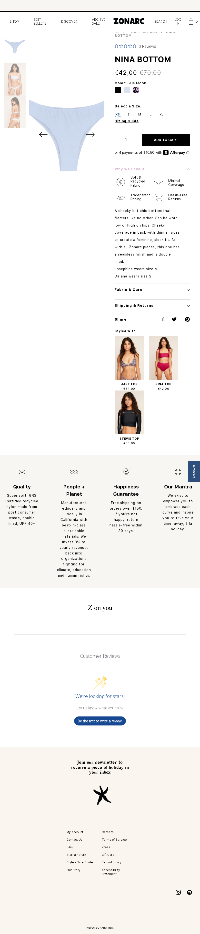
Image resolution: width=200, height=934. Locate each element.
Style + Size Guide (80, 862)
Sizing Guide (127, 121)
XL (162, 114)
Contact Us (74, 839)
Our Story (73, 870)
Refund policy (111, 862)
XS (117, 114)
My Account (75, 832)
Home (120, 32)
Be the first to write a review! (100, 721)
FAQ (70, 847)
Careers (108, 832)
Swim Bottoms (144, 32)
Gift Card (108, 855)
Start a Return (76, 855)
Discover (69, 21)
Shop (14, 21)
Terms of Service (114, 839)
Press (106, 847)
